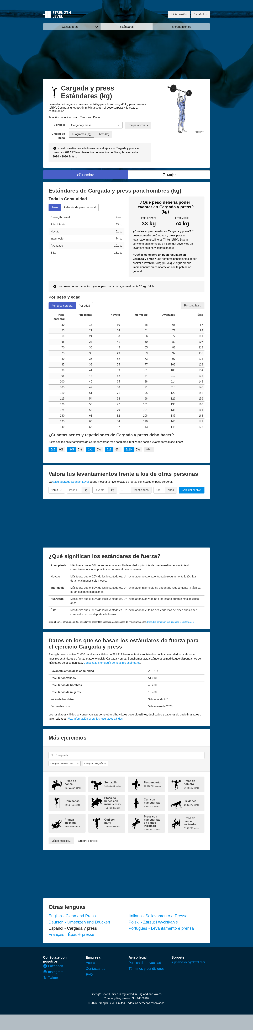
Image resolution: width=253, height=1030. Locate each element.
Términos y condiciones (147, 968)
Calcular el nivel (192, 490)
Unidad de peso (58, 135)
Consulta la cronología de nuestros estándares (111, 662)
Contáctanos (95, 968)
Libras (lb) (103, 134)
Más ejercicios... (61, 840)
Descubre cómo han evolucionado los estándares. (170, 622)
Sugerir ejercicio (88, 840)
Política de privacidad (145, 963)
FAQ (89, 974)
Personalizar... (193, 305)
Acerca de (93, 963)
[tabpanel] (86, 235)
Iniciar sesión (179, 14)
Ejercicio (59, 124)
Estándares (127, 26)
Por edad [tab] (84, 305)
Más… (73, 156)
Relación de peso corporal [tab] (80, 207)
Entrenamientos (181, 26)
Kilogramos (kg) (81, 134)
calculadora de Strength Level (70, 481)
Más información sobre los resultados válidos (95, 718)
